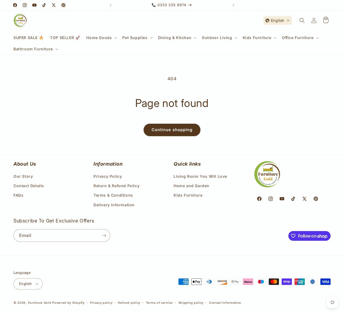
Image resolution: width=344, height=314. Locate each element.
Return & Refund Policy (116, 185)
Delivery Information (114, 205)
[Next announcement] (233, 5)
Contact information (225, 303)
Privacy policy (101, 303)
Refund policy (129, 303)
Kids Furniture (188, 195)
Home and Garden (191, 185)
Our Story (23, 176)
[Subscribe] (104, 235)
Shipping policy (191, 303)
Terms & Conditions (113, 195)
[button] (101, 37)
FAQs (18, 195)
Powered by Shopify (68, 303)
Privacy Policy (108, 176)
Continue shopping (172, 129)
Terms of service (159, 303)
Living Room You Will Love (200, 176)
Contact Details (28, 185)
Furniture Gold (39, 303)
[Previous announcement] (110, 5)
